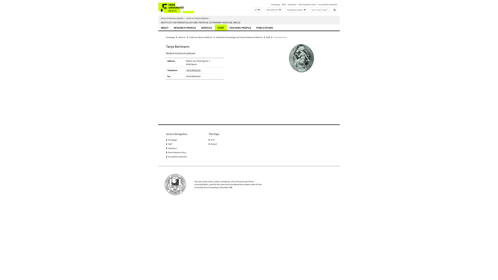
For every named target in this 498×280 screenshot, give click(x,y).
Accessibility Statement (327, 4)
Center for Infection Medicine (198, 18)
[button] (257, 10)
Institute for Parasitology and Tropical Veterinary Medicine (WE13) (200, 22)
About (165, 27)
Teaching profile (240, 27)
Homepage (275, 4)
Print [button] (213, 140)
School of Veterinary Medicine (173, 18)
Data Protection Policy (307, 4)
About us (181, 37)
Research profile (185, 27)
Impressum (292, 4)
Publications (264, 27)
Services (206, 27)
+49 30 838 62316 (193, 70)
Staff (284, 4)
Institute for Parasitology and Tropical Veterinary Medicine (239, 37)
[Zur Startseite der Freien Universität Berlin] (180, 8)
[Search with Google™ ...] (334, 10)
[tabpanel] (213, 66)
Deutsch (214, 144)
